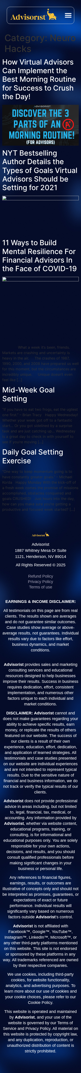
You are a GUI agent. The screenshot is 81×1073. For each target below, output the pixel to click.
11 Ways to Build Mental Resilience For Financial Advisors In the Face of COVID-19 (39, 255)
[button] (68, 15)
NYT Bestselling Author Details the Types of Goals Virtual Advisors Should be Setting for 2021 (39, 170)
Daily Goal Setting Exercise (32, 456)
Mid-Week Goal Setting (28, 394)
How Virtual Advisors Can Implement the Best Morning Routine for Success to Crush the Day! (39, 79)
